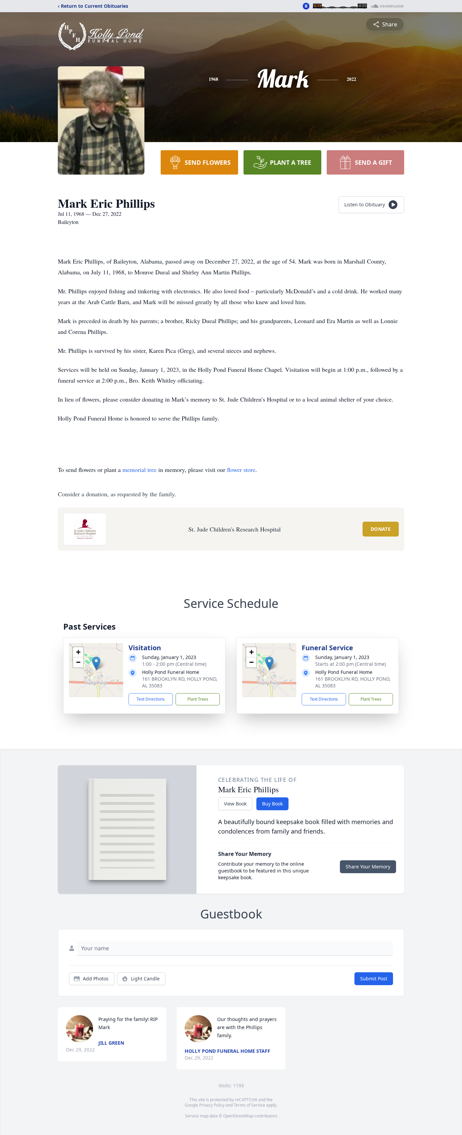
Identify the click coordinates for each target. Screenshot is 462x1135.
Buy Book (272, 803)
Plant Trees (197, 699)
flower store (241, 470)
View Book (235, 803)
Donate (381, 529)
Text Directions (151, 699)
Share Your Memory (368, 866)
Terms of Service (249, 1105)
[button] (96, 663)
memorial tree (139, 470)
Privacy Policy (212, 1105)
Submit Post (373, 978)
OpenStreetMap (238, 1116)
